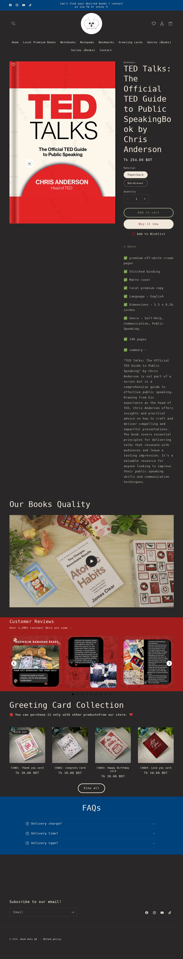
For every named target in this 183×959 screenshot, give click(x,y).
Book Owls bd (28, 939)
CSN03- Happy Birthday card (113, 769)
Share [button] (131, 246)
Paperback (136, 174)
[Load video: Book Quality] (91, 561)
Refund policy (52, 939)
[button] (13, 23)
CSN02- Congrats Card (70, 767)
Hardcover (136, 183)
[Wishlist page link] (154, 24)
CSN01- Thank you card (27, 767)
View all (91, 788)
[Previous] (14, 663)
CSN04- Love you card (155, 767)
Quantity (130, 191)
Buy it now (149, 224)
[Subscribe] (72, 912)
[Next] (169, 663)
